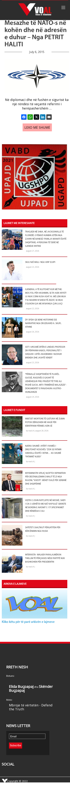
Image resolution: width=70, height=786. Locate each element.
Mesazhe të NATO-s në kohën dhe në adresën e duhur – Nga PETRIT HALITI (35, 34)
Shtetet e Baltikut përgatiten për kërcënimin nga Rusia (42, 529)
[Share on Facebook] (24, 117)
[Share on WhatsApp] (30, 117)
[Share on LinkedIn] (42, 117)
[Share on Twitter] (36, 117)
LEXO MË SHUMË (37, 127)
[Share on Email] (49, 117)
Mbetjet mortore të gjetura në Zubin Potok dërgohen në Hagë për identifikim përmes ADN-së (45, 422)
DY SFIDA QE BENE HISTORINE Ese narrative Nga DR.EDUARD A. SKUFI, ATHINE (43, 323)
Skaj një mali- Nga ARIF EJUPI (40, 262)
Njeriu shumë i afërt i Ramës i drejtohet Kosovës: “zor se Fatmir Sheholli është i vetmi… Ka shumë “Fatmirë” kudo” (43, 451)
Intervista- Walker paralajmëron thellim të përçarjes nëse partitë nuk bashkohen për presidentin (45, 558)
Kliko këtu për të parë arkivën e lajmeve (28, 622)
